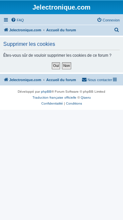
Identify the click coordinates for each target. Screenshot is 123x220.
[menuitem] (17, 20)
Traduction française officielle (54, 97)
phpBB (46, 91)
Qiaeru (86, 97)
